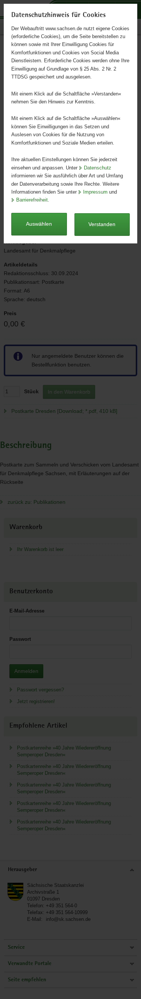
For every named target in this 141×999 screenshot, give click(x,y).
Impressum (95, 192)
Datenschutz (97, 168)
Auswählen (39, 224)
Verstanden (101, 224)
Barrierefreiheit (32, 200)
